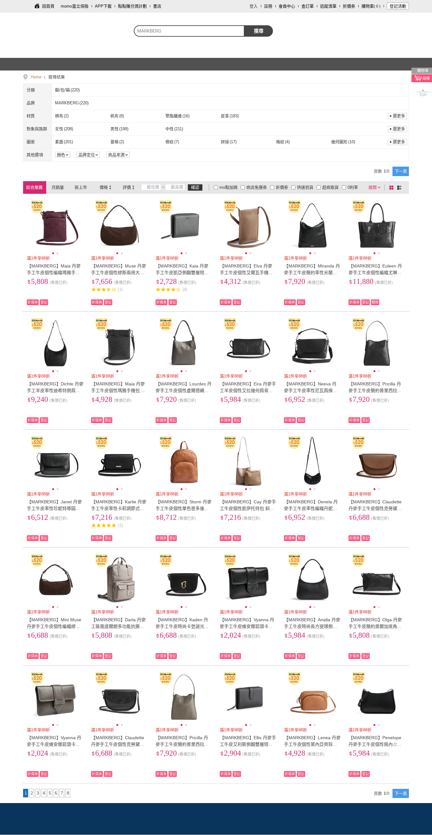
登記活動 (398, 6)
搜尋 (258, 31)
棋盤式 (392, 187)
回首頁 (48, 6)
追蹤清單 (328, 6)
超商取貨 (330, 187)
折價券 (349, 6)
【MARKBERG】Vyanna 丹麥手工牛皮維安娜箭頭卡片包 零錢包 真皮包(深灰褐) (54, 744)
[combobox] (189, 31)
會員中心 (287, 6)
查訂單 (307, 6)
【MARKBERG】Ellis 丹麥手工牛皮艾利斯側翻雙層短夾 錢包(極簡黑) (248, 744)
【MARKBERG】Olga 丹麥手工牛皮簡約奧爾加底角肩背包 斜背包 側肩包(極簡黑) (376, 626)
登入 (254, 6)
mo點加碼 (228, 187)
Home (36, 77)
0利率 (353, 187)
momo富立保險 (75, 6)
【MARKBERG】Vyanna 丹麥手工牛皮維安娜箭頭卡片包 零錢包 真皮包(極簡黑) (247, 626)
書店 (157, 6)
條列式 (400, 187)
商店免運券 (256, 187)
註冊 (268, 6)
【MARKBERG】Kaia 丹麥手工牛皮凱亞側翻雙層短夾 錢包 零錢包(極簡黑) (182, 272)
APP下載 (103, 6)
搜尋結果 (56, 77)
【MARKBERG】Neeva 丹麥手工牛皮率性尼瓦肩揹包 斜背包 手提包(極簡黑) (310, 390)
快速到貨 (305, 187)
